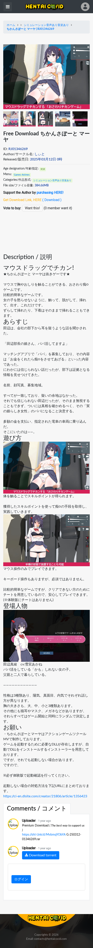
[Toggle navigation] (7, 6)
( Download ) (51, 200)
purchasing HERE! (50, 192)
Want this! (32, 208)
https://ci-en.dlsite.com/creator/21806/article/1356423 (45, 796)
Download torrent (42, 855)
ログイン (21, 879)
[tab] (37, 808)
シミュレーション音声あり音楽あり (46, 25)
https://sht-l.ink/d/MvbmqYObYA (44, 834)
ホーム (11, 25)
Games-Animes (22, 175)
